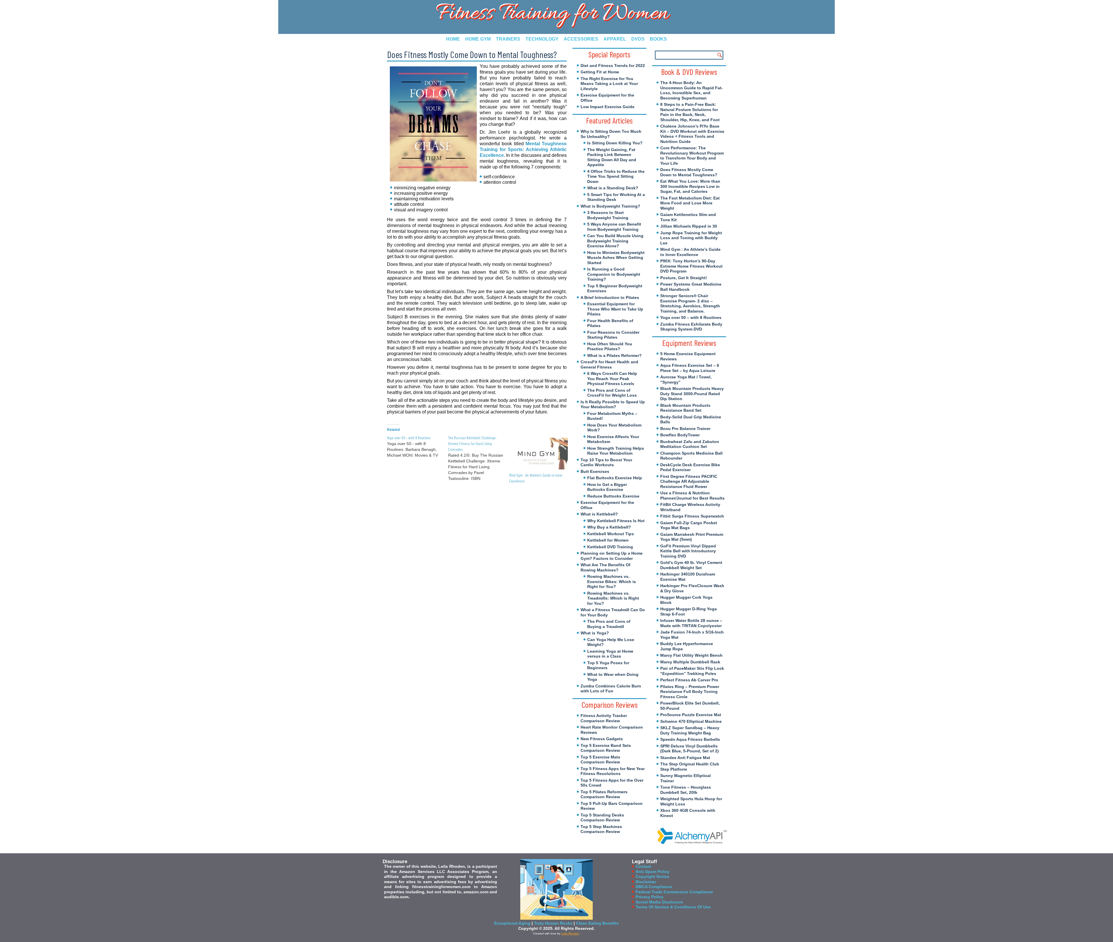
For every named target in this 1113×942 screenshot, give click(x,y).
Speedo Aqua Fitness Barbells (690, 739)
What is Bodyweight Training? (610, 206)
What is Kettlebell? (599, 514)
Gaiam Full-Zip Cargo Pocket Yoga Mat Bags (688, 525)
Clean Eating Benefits (597, 923)
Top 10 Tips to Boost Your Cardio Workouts (606, 462)
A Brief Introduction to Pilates (610, 297)
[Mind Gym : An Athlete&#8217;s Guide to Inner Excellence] (537, 453)
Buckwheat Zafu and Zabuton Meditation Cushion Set (689, 444)
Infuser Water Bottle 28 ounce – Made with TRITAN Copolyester (691, 623)
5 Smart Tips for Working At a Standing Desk (616, 197)
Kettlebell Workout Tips (610, 533)
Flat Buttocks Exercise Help (614, 477)
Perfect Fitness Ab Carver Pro (689, 680)
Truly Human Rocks (553, 923)
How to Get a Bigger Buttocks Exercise (607, 487)
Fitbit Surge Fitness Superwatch (692, 516)
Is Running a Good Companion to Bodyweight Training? (613, 274)
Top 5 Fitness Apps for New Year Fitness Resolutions (613, 771)
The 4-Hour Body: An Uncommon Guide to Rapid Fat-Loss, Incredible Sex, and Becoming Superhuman (691, 90)
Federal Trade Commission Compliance (674, 892)
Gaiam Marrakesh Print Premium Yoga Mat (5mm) (691, 537)
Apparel (614, 39)
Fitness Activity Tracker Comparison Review (604, 718)
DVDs (638, 39)
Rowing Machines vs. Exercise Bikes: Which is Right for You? (611, 581)
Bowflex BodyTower (680, 435)
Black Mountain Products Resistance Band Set (685, 408)
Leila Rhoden (570, 933)
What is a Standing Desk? (612, 188)
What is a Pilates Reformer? (614, 355)
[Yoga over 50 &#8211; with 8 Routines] (417, 446)
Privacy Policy (649, 896)
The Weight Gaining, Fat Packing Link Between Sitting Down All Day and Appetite (611, 157)
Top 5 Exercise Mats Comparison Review (600, 760)
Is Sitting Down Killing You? (615, 143)
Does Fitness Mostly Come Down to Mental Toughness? (688, 172)
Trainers (508, 39)
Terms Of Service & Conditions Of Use (673, 907)
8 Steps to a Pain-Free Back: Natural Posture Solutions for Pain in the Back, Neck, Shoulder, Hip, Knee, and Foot (690, 112)
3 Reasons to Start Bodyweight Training (607, 215)
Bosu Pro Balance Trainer (685, 428)
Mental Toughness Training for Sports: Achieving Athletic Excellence (523, 149)
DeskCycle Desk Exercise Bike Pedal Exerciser (690, 467)
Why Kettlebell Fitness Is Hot (616, 520)
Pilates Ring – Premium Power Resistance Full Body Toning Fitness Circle (689, 691)
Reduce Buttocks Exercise (613, 496)
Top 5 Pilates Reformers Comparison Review (604, 794)
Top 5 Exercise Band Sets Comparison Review (606, 748)
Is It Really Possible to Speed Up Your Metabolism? (613, 404)
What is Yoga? (595, 633)
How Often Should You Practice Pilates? (609, 346)
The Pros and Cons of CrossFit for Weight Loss (612, 393)
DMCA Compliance (654, 886)
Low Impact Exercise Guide (607, 106)
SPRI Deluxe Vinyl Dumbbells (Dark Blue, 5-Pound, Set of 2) (689, 749)
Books (658, 39)
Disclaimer (646, 881)
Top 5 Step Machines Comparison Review (601, 829)
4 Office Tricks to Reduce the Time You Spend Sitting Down (616, 176)
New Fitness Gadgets (602, 738)
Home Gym (478, 39)
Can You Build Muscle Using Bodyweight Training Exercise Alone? (615, 240)
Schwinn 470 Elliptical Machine (691, 721)
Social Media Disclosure (659, 902)
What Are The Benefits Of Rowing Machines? (605, 567)
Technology (542, 39)
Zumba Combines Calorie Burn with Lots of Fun (611, 689)
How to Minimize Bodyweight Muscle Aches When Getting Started (616, 257)
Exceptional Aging (512, 923)
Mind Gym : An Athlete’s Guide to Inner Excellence (690, 252)
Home (453, 39)
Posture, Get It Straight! (683, 277)
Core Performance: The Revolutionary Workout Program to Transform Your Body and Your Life (692, 156)
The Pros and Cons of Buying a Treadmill (608, 624)
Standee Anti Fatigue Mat (685, 757)
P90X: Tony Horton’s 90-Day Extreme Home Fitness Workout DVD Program (691, 266)
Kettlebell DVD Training (610, 546)
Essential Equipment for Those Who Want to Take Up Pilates (615, 309)
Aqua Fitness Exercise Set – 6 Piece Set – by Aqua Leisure (689, 368)
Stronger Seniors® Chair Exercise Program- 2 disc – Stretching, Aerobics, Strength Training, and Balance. (690, 303)
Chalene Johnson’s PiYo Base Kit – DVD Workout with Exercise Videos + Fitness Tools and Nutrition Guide (692, 134)
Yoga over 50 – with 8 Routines (690, 317)
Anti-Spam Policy (653, 871)
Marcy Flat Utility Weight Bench (691, 655)
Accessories (581, 39)
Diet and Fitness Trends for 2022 (613, 65)
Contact (643, 866)
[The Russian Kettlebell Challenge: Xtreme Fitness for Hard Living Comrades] (478, 458)
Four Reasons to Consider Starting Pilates (613, 335)
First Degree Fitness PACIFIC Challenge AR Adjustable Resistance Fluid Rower (688, 481)
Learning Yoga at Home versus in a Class (610, 654)
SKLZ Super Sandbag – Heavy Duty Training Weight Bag (689, 730)
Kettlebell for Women (608, 540)
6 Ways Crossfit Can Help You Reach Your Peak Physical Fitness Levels (612, 378)
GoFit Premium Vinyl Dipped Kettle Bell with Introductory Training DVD (688, 551)
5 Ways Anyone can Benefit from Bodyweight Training (614, 227)
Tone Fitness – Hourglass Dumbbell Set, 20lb (685, 790)
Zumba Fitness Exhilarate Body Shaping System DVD (691, 327)
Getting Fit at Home (600, 72)
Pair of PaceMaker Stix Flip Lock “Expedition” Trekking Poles (692, 671)
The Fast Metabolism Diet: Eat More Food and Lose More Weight (690, 203)
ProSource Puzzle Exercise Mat (690, 714)
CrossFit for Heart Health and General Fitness (609, 364)
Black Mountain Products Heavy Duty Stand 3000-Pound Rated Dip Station (692, 393)
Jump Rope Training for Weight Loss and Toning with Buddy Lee (691, 237)
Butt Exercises (595, 471)
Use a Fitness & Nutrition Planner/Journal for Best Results (692, 495)
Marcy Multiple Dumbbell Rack (690, 662)
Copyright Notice (652, 876)
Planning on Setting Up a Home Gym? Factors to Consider (612, 556)
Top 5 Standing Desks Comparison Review (602, 818)
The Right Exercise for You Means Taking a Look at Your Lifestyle (609, 83)
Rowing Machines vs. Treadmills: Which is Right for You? (613, 598)
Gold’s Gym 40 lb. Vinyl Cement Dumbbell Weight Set (691, 565)
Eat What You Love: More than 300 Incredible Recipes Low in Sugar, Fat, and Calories (690, 186)
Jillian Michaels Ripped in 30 (688, 226)
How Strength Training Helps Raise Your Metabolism (615, 451)
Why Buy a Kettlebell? (609, 527)
